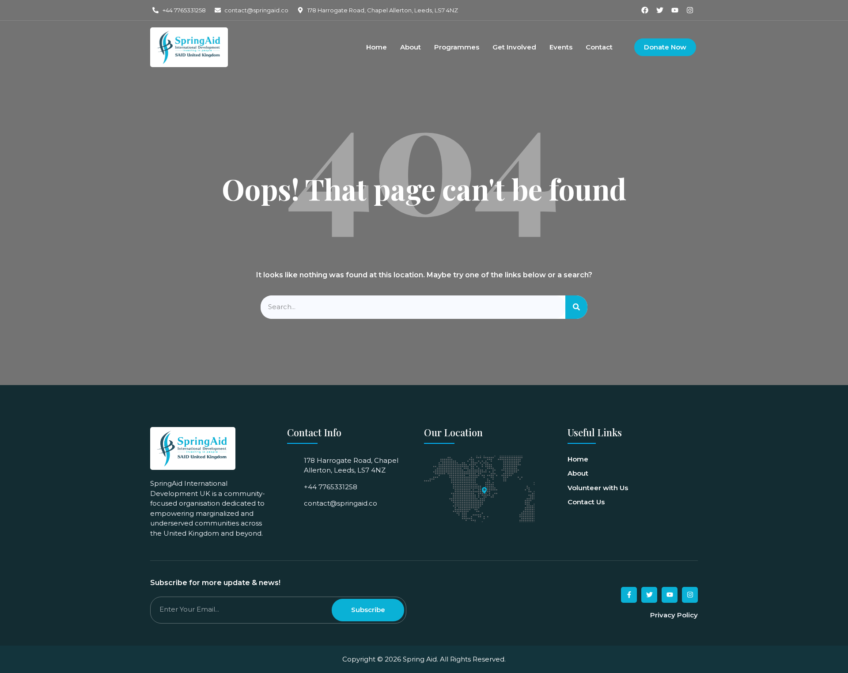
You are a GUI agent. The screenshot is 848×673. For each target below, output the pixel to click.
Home (376, 47)
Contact (599, 47)
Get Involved (514, 47)
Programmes (456, 47)
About (410, 47)
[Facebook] (644, 10)
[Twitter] (659, 10)
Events (560, 47)
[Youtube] (674, 10)
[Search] (576, 307)
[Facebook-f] (629, 595)
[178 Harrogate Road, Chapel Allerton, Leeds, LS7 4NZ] (484, 490)
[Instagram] (689, 10)
